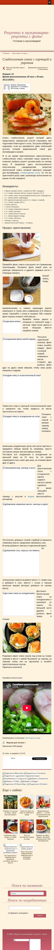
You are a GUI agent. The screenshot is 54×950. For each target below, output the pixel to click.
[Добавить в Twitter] (11, 781)
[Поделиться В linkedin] (37, 784)
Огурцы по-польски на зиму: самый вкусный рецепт (10, 813)
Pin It (13, 758)
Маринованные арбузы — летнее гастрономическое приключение (43, 813)
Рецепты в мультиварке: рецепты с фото (27, 34)
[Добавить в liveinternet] (38, 779)
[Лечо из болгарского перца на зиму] (27, 820)
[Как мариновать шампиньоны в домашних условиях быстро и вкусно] (10, 844)
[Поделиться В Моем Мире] (15, 784)
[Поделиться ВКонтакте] (13, 773)
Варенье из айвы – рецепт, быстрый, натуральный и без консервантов (43, 838)
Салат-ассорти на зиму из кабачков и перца (27, 813)
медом (31, 496)
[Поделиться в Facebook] (35, 773)
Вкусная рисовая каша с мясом (15, 68)
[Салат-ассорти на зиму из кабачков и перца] (27, 796)
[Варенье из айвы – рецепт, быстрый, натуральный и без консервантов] (43, 820)
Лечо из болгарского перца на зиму (27, 837)
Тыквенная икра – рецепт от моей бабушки (10, 837)
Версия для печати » (16, 743)
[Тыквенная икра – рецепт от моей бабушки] (10, 820)
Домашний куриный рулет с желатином (38, 68)
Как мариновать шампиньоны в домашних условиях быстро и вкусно (10, 859)
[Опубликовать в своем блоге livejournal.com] (15, 779)
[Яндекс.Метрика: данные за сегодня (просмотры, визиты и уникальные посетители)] (21, 940)
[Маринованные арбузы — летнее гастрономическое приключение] (43, 796)
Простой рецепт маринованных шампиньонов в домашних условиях (27, 855)
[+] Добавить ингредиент (18, 913)
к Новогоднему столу (30, 173)
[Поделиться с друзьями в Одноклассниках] (21, 776)
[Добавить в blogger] (29, 781)
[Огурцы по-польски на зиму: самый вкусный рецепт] (10, 796)
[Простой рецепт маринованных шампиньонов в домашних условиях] (27, 844)
